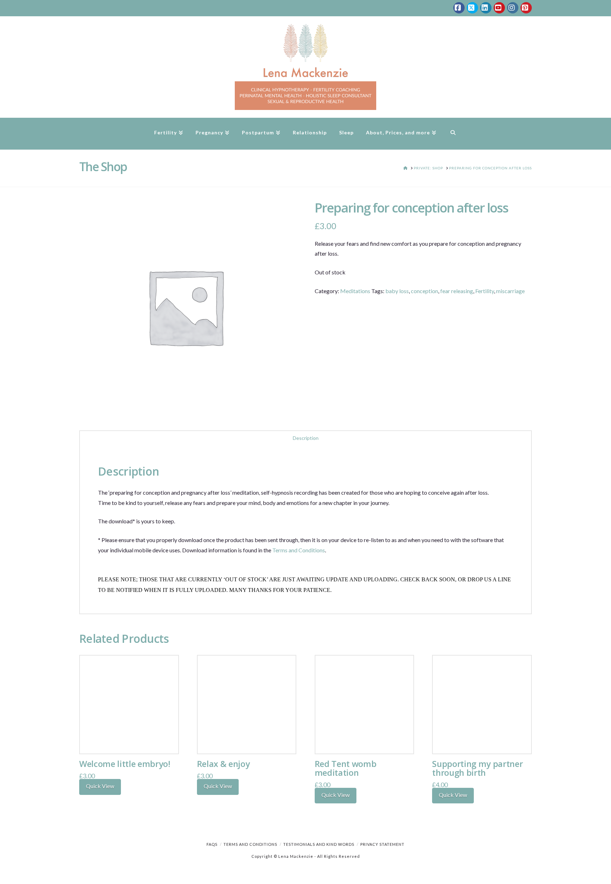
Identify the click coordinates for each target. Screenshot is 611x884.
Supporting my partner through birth (477, 768)
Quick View (100, 786)
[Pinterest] (526, 7)
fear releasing (456, 290)
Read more (129, 741)
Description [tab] (306, 438)
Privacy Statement (382, 844)
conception (424, 290)
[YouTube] (499, 7)
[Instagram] (512, 7)
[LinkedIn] (485, 7)
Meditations (355, 290)
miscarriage (510, 290)
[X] (472, 7)
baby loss (397, 290)
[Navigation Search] (452, 134)
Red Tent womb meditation (346, 768)
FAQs (211, 844)
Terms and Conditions (298, 550)
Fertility (484, 290)
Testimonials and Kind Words (318, 844)
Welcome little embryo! (124, 763)
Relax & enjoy (223, 763)
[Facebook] (459, 7)
